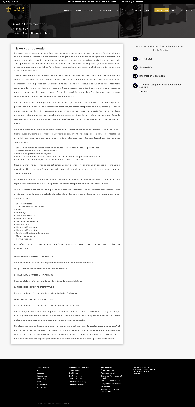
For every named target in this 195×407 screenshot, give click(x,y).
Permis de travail (108, 373)
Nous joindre (42, 384)
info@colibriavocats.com (152, 76)
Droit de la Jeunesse (77, 376)
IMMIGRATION (105, 10)
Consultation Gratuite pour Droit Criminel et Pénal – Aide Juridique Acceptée (105, 2)
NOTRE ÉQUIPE (122, 10)
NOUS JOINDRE (145, 10)
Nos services (42, 376)
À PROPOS (68, 10)
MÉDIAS (134, 10)
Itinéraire (143, 92)
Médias (39, 382)
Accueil (39, 370)
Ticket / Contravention (78, 384)
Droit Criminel (74, 370)
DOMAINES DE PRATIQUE (84, 10)
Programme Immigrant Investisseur (110, 390)
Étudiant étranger (108, 370)
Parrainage (105, 386)
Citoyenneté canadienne (111, 384)
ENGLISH (188, 10)
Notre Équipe (42, 379)
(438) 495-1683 (12, 2)
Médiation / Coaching (77, 382)
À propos (40, 373)
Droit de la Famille (76, 379)
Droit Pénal (73, 373)
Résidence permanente (110, 381)
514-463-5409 (145, 59)
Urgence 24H (162, 10)
